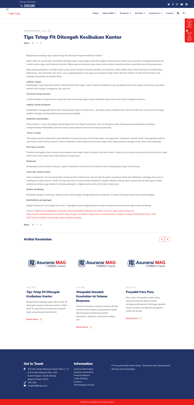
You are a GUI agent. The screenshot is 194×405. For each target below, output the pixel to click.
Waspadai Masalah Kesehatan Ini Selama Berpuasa (91, 296)
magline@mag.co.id (37, 385)
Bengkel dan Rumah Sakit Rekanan (189, 24)
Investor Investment (83, 372)
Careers (170, 13)
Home (96, 13)
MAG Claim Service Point (189, 38)
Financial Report (82, 375)
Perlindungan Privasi (84, 384)
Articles (139, 13)
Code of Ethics (81, 378)
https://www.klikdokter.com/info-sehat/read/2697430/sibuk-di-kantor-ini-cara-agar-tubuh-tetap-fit (84, 210)
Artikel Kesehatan (32, 31)
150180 (29, 6)
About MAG (108, 13)
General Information (83, 369)
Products (124, 13)
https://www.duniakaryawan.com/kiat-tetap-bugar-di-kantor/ (57, 214)
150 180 (32, 382)
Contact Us (154, 13)
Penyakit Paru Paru (140, 292)
